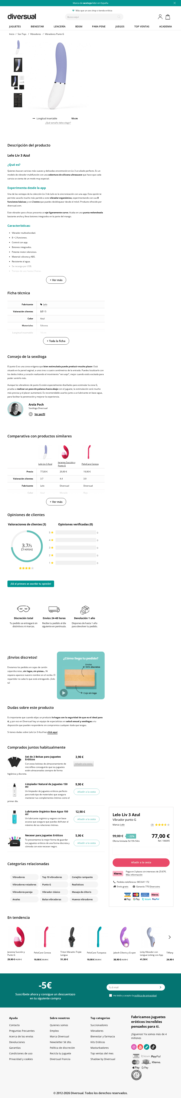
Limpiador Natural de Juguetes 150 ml (46, 785)
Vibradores (19, 877)
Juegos (119, 26)
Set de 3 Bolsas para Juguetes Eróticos (43, 758)
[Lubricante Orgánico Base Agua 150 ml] (14, 817)
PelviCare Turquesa (96, 952)
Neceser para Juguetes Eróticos (44, 835)
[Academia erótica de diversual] (146, 1047)
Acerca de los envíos (21, 1036)
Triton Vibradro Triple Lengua (70, 953)
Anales (16, 899)
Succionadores (99, 1025)
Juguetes (15, 26)
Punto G (46, 884)
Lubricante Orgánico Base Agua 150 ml (46, 813)
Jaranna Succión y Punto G (16, 953)
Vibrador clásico (51, 892)
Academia (165, 26)
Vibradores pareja (23, 892)
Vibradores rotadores (24, 884)
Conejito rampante (82, 877)
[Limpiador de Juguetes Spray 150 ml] (14, 790)
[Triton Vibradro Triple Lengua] (71, 937)
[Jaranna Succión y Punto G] (18, 937)
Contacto (14, 1025)
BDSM (78, 26)
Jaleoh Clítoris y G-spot (124, 952)
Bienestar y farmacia (102, 1036)
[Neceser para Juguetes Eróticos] (14, 841)
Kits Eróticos (97, 1042)
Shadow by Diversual (102, 1059)
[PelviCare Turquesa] (98, 937)
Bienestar (37, 26)
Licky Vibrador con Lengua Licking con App (151, 953)
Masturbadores (99, 1047)
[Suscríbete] (160, 988)
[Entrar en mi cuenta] (160, 16)
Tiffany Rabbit (173, 952)
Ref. (160, 840)
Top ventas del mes (101, 1053)
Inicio (11, 34)
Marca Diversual (59, 1036)
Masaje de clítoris (81, 892)
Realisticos (78, 884)
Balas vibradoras (51, 899)
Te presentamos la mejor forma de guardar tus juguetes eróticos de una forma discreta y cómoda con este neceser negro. (47, 843)
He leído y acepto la (135, 995)
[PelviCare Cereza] (45, 937)
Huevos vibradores (82, 899)
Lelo (45, 304)
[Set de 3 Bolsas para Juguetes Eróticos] (14, 762)
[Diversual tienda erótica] (30, 16)
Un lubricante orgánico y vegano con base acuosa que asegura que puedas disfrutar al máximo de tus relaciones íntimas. (46, 822)
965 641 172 (143, 881)
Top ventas (141, 26)
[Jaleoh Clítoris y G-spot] (124, 937)
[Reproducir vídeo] (64, 693)
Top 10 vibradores (52, 877)
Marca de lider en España (90, 3)
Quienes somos (59, 1025)
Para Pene (99, 26)
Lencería (59, 26)
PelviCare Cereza (42, 952)
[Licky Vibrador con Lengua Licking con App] (151, 937)
